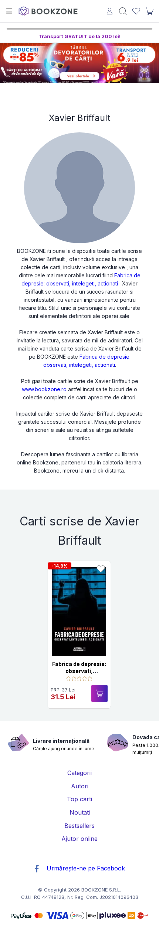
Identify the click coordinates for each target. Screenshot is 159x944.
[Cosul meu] (149, 11)
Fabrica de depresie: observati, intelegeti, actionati (79, 671)
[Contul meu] (109, 12)
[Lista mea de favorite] (136, 11)
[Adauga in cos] (99, 693)
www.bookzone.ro (44, 389)
